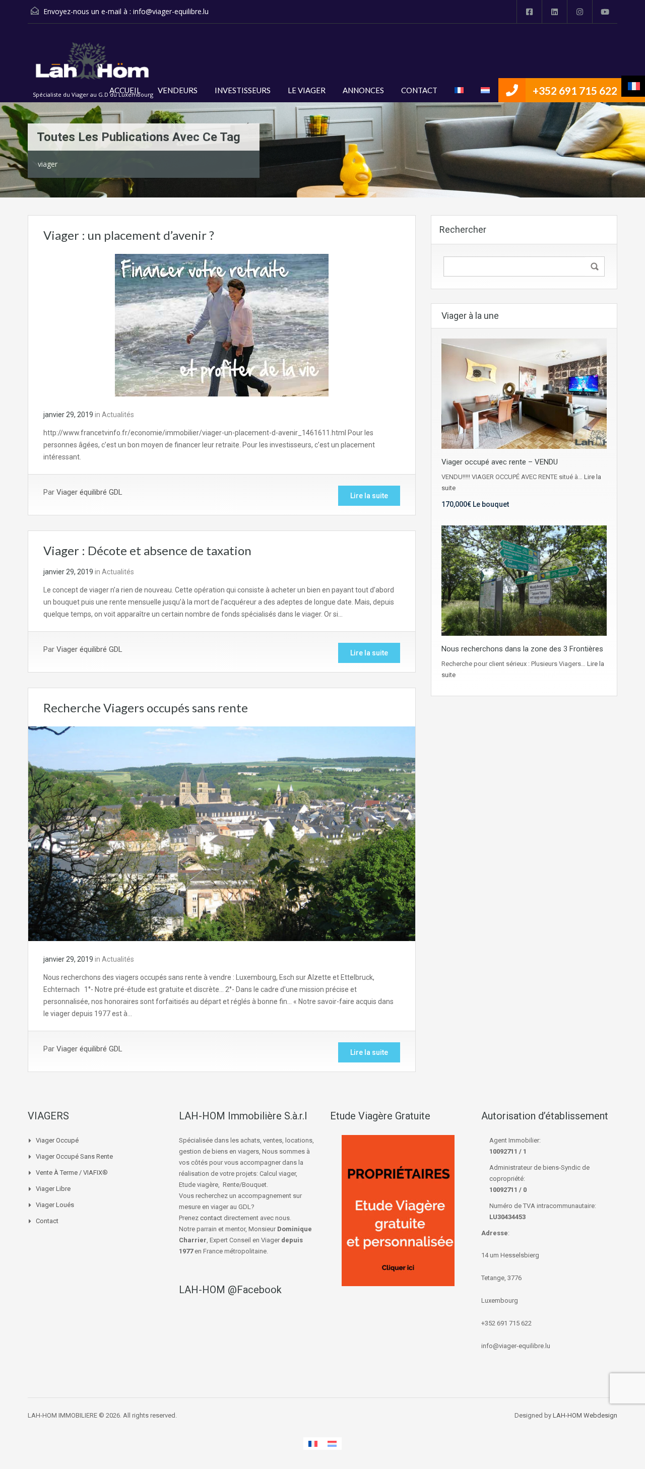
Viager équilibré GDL (89, 492)
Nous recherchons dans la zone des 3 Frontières (522, 648)
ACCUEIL (125, 90)
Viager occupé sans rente (74, 1156)
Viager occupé (57, 1140)
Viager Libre (53, 1188)
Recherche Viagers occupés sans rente (145, 707)
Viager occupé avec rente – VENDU (499, 461)
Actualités (118, 415)
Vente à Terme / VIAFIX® (72, 1172)
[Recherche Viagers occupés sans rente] (221, 833)
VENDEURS (178, 90)
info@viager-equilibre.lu (171, 11)
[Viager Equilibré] (93, 67)
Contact (47, 1221)
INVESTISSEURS (243, 90)
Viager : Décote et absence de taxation (147, 550)
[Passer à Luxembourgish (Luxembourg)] (485, 90)
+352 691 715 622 (575, 90)
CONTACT (419, 90)
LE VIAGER (307, 90)
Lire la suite (369, 496)
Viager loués (55, 1205)
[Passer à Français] (312, 1443)
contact (211, 1218)
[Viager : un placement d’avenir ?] (222, 324)
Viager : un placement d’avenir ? (128, 235)
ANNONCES (363, 90)
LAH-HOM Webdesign (585, 1415)
